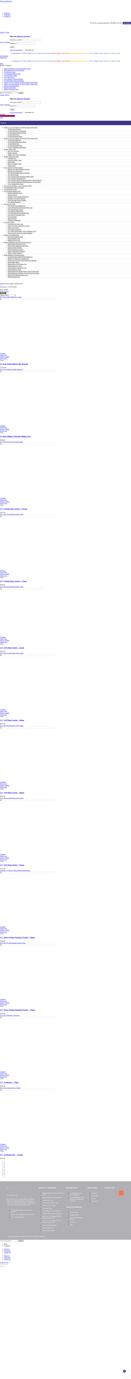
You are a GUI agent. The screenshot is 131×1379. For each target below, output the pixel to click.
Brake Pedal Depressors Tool (16, 244)
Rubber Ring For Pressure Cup (17, 264)
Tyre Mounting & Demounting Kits (18, 213)
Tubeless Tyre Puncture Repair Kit (18, 197)
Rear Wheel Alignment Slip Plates (18, 246)
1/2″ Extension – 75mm (9, 1082)
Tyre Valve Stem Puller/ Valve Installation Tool (22, 231)
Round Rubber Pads (14, 238)
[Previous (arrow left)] (1, 1266)
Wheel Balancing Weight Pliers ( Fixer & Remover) (23, 271)
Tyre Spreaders (12, 217)
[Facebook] (107, 1193)
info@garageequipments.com (25, 20)
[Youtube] (114, 1199)
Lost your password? (16, 50)
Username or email (16, 40)
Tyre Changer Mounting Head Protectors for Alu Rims (24, 182)
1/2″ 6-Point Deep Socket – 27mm (13, 581)
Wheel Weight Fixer (14, 277)
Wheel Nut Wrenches (14, 220)
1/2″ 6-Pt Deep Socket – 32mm (12, 865)
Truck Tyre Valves (13, 228)
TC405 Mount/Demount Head (17, 133)
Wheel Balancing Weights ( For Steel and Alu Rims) (23, 273)
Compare (3, 353)
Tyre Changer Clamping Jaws (17, 178)
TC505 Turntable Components (17, 147)
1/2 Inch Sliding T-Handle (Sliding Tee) (15, 436)
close (1, 117)
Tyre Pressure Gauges (10, 189)
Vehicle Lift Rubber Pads (11, 235)
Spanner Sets (12, 166)
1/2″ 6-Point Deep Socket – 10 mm (13, 509)
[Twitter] (114, 1193)
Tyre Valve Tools (9, 222)
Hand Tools (11, 162)
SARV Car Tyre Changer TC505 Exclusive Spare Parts (20, 138)
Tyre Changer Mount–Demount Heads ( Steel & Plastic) (25, 180)
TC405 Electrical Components (17, 131)
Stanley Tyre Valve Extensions (17, 155)
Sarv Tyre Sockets (13, 151)
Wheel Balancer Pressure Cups (17, 268)
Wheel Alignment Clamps (15, 249)
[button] (3, 358)
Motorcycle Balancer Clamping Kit (18, 259)
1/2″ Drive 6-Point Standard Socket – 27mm (17, 1010)
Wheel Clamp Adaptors (15, 253)
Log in (12, 47)
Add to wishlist (4, 357)
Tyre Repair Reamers (14, 202)
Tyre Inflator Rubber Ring (15, 211)
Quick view (3, 355)
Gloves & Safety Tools (14, 160)
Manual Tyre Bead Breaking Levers (18, 169)
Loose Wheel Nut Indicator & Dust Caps (20, 207)
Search (21, 93)
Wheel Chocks (12, 218)
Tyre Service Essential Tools (16, 215)
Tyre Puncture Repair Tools (12, 191)
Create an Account (22, 36)
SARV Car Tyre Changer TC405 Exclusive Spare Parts (20, 127)
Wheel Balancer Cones (15, 266)
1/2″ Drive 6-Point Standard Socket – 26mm (17, 937)
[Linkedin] (107, 1199)
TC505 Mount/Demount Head (17, 142)
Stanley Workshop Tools (11, 156)
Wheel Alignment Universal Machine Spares (17, 242)
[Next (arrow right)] (2, 1266)
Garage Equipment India (7, 116)
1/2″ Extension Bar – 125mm (11, 1155)
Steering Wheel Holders (15, 248)
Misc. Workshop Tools (14, 164)
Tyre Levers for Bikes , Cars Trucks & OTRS (17, 186)
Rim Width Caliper (13, 262)
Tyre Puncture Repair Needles (17, 200)
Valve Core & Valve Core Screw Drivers (20, 233)
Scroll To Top (4, 1262)
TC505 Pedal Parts (13, 144)
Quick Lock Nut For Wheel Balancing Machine (22, 260)
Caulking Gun (12, 158)
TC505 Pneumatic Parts (15, 145)
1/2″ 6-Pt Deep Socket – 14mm (12, 720)
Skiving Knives (12, 195)
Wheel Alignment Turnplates (16, 251)
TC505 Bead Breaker (14, 140)
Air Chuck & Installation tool (16, 206)
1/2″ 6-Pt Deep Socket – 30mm (12, 793)
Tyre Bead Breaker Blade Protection (19, 173)
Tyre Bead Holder (13, 175)
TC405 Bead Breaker (14, 129)
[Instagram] (121, 1193)
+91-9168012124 (7, 20)
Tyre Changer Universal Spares (13, 167)
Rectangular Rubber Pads (15, 237)
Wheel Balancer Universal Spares (14, 255)
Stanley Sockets (12, 153)
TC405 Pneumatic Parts (15, 136)
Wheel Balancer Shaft (14, 269)
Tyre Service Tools (9, 204)
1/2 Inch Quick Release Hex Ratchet (14, 364)
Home (2, 283)
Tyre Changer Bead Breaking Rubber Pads (21, 176)
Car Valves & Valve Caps (15, 224)
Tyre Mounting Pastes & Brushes (14, 187)
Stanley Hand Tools (10, 149)
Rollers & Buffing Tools (15, 193)
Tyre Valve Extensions (14, 229)
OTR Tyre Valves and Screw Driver (19, 226)
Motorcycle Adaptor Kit (15, 171)
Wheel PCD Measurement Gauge (18, 275)
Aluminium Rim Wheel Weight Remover (20, 257)
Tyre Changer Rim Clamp (15, 184)
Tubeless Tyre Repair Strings (16, 198)
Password (13, 43)
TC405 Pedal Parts (13, 135)
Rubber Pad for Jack (14, 240)
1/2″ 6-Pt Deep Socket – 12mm (12, 648)
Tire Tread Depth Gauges (15, 209)
